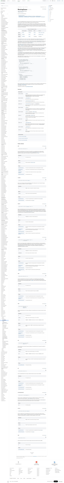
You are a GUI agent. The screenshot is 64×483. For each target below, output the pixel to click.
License (13, 481)
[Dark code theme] (45, 58)
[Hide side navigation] (8, 481)
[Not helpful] (45, 7)
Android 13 (38, 473)
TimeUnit (34, 111)
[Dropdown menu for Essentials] (10, 1)
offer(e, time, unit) (41, 32)
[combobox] (46, 0)
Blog (10, 474)
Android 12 (38, 474)
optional (41, 198)
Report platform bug (57, 469)
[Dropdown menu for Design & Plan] (16, 1)
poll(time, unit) (41, 34)
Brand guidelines (16, 481)
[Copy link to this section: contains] (21, 177)
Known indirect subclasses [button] (32, 16)
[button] (4, 12)
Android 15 (38, 471)
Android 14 (38, 472)
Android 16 (38, 470)
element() (23, 36)
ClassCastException (21, 167)
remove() (23, 34)
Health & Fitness (20, 471)
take (26, 129)
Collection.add (33, 162)
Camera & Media (20, 472)
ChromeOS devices (30, 471)
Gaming (20, 469)
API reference (3, 3)
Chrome (21, 478)
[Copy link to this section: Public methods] (24, 143)
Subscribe (55, 481)
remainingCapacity (28, 122)
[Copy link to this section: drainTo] (20, 203)
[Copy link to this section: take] (19, 435)
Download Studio (48, 473)
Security (11, 471)
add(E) (32, 280)
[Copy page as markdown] (30, 9)
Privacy (19, 473)
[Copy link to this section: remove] (21, 408)
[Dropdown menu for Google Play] (26, 1)
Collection (27, 206)
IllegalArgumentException (20, 170)
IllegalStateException (20, 172)
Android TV (29, 473)
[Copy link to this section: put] (19, 368)
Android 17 (38, 469)
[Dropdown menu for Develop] (20, 1)
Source (10, 472)
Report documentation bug (58, 470)
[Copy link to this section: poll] (19, 340)
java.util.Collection (25, 138)
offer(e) (30, 32)
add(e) (23, 32)
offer (26, 107)
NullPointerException (21, 174)
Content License (35, 456)
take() (34, 34)
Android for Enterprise (12, 470)
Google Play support (57, 471)
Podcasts (11, 475)
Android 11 (38, 475)
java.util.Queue (24, 136)
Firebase (24, 478)
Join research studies (57, 472)
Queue (19, 21)
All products (34, 478)
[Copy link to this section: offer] (20, 273)
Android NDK (47, 474)
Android (11, 469)
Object (28, 180)
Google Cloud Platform (29, 478)
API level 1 (45, 237)
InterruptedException (21, 335)
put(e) (35, 32)
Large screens (29, 469)
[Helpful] (44, 7)
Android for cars (29, 472)
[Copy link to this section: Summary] (22, 89)
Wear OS (29, 470)
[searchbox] (4, 5)
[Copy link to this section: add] (19, 146)
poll (26, 115)
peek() (29, 36)
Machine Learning (21, 470)
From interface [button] (22, 136)
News (10, 473)
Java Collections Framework (29, 86)
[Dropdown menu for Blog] (30, 1)
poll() (29, 34)
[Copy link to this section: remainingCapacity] (24, 392)
